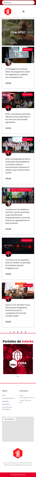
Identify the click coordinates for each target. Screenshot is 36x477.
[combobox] (18, 2)
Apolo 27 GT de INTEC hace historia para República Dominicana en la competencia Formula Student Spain (17, 310)
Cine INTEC (18, 32)
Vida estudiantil (7, 398)
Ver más (8, 83)
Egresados (6, 404)
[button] (3, 358)
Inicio (4, 395)
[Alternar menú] (23, 11)
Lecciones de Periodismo (7, 408)
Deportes (5, 401)
